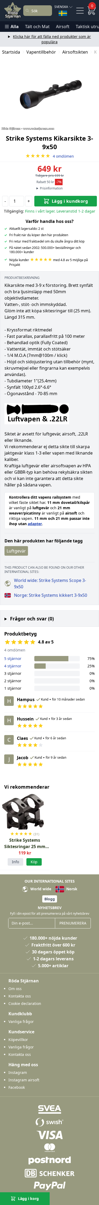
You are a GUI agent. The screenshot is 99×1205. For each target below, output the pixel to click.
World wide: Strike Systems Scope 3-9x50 (50, 583)
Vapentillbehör (41, 52)
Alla (15, 26)
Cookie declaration (24, 1003)
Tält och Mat (37, 26)
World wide (40, 888)
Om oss (15, 988)
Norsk (71, 888)
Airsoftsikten (75, 52)
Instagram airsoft (23, 1079)
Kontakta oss (19, 996)
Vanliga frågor (21, 1021)
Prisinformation (51, 188)
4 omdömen (49, 156)
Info (15, 861)
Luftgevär (16, 551)
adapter (35, 523)
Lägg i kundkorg (70, 201)
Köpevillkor (18, 1039)
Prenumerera (72, 923)
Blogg (49, 898)
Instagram (17, 1072)
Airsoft (62, 26)
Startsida (11, 52)
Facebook (16, 1087)
